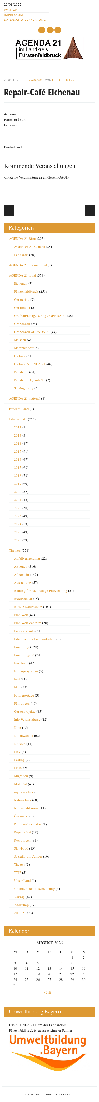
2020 (17, 491)
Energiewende (24, 630)
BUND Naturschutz (28, 606)
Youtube (41, 30)
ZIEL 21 (20, 912)
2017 (17, 467)
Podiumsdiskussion (28, 824)
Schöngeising (23, 388)
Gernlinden (22, 307)
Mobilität (20, 783)
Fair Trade (21, 663)
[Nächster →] (90, 210)
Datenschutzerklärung (25, 19)
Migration (21, 775)
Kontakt (11, 10)
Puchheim (21, 372)
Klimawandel (23, 735)
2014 (17, 443)
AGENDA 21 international (28, 265)
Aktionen (20, 566)
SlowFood (21, 848)
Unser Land (22, 880)
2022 (17, 507)
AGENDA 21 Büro (22, 238)
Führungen (22, 703)
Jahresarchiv (18, 419)
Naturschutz (22, 800)
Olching (20, 355)
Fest (17, 679)
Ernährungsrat (24, 655)
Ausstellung (22, 582)
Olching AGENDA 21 (29, 364)
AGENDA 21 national (24, 398)
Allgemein (21, 574)
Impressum (13, 15)
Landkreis (21, 254)
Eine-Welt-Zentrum (27, 622)
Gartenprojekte (24, 711)
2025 (17, 531)
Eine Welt (21, 614)
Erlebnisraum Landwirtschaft (34, 638)
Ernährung (21, 647)
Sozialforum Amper (28, 856)
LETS (18, 767)
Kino (17, 727)
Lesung (19, 759)
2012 (17, 427)
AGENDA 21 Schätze (29, 246)
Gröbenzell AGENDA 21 (32, 331)
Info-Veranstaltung (27, 719)
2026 (17, 540)
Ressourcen (22, 840)
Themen (15, 550)
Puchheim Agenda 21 (29, 380)
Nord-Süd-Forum (26, 808)
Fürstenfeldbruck (26, 291)
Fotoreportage (24, 695)
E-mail (50, 30)
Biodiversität (23, 598)
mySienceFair (23, 792)
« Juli (47, 992)
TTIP (17, 872)
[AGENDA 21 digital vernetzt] (49, 58)
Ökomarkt (21, 816)
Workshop (21, 904)
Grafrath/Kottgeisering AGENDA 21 (40, 315)
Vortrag (19, 896)
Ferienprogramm (26, 671)
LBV (17, 751)
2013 (17, 435)
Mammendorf (24, 347)
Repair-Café (22, 832)
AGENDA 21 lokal (22, 275)
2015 (17, 451)
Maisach (20, 339)
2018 (17, 475)
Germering (21, 299)
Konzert (20, 743)
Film (17, 687)
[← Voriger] (9, 210)
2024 (17, 523)
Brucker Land (19, 408)
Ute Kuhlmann (63, 80)
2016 (17, 459)
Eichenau (20, 283)
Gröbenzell (22, 323)
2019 (17, 483)
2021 (17, 499)
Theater (19, 864)
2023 (17, 515)
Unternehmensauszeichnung (34, 888)
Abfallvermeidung (27, 558)
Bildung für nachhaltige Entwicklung (40, 590)
